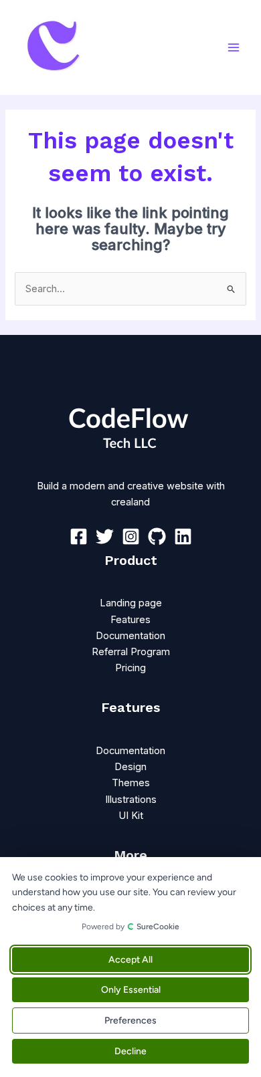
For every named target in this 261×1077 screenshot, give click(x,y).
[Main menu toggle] (234, 47)
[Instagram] (131, 536)
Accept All (130, 959)
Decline (130, 1051)
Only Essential (131, 989)
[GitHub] (157, 536)
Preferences (130, 1020)
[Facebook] (79, 536)
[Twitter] (105, 536)
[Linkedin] (183, 536)
